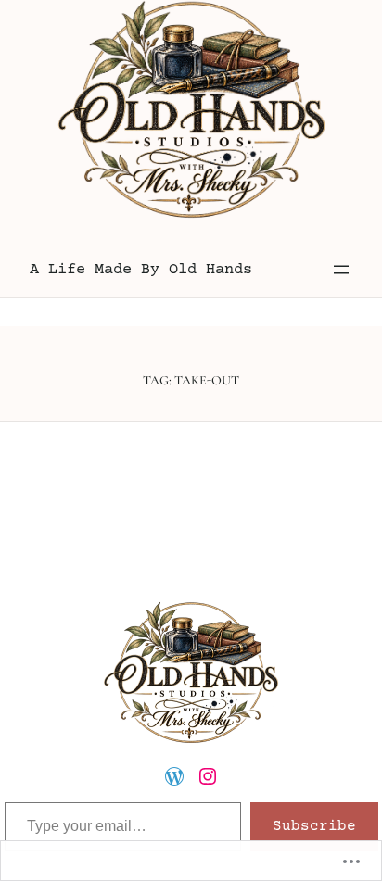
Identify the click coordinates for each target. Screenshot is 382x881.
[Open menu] (341, 269)
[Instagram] (208, 776)
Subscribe (314, 826)
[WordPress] (174, 776)
